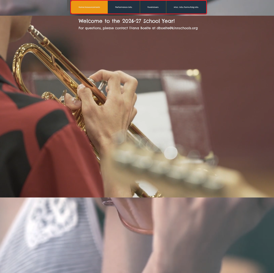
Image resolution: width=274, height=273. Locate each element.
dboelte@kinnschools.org (177, 28)
